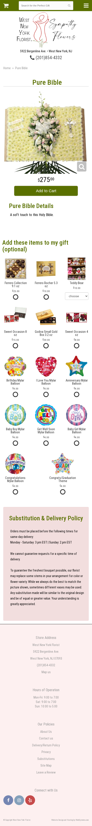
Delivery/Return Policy (46, 745)
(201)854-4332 (48, 57)
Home (7, 68)
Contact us (46, 738)
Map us (46, 672)
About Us (46, 731)
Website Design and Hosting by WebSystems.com (70, 820)
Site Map (46, 765)
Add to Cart (46, 191)
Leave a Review (46, 772)
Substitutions (46, 759)
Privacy (46, 752)
